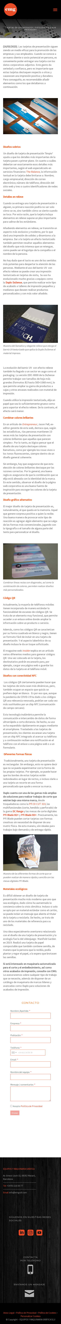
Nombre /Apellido (19, 1010)
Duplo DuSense (14, 282)
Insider (26, 650)
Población (15, 1035)
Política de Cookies (47, 1312)
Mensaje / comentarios (21, 1084)
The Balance (33, 171)
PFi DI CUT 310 (37, 804)
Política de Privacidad (31, 1106)
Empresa (14, 1023)
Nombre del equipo (20, 1072)
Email (13, 1059)
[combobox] (14, 1052)
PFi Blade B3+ (29, 815)
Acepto (27, 1106)
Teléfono (15, 1047)
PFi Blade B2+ (11, 815)
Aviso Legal (8, 1312)
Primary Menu (55, 10)
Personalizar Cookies (31, 1316)
